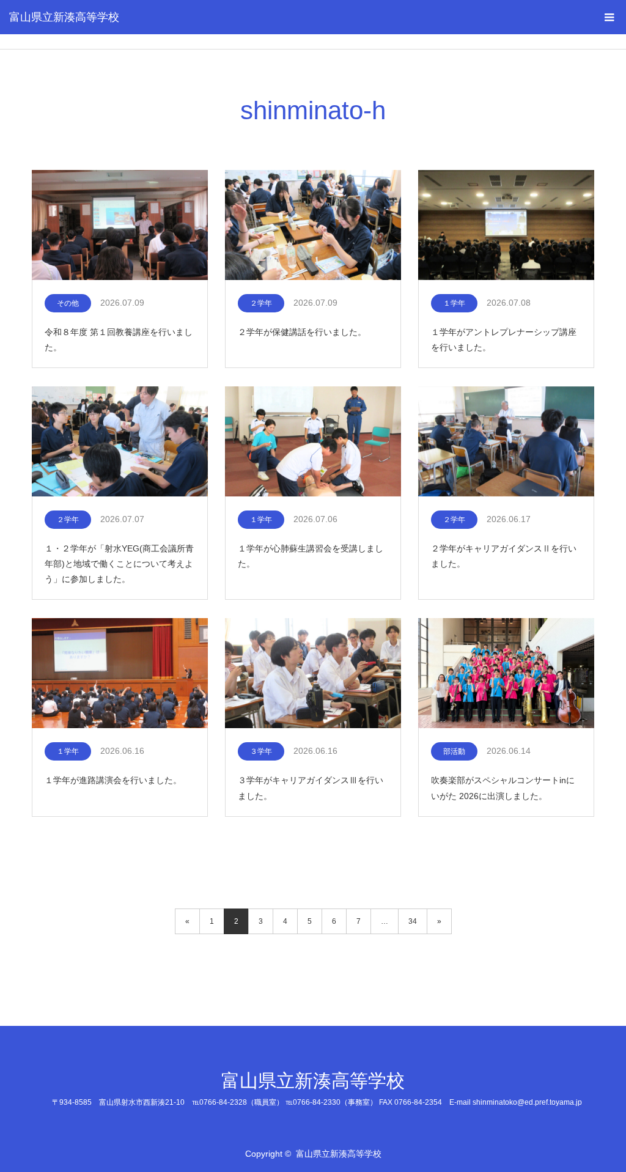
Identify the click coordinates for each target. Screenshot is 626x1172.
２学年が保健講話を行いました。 (302, 332)
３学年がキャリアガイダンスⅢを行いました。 (310, 787)
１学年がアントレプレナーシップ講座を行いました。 (503, 339)
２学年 (261, 303)
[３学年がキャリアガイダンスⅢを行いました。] (313, 673)
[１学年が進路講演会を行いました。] (120, 673)
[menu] (609, 17)
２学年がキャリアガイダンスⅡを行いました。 (503, 556)
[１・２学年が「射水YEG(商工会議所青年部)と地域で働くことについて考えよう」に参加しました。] (120, 442)
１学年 (454, 303)
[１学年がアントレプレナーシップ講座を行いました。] (506, 225)
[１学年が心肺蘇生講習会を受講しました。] (313, 442)
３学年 (261, 751)
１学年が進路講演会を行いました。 (113, 780)
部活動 (454, 751)
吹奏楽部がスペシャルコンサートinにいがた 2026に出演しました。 (503, 787)
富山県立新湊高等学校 (64, 17)
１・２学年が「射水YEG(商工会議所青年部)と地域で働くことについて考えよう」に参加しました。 (119, 564)
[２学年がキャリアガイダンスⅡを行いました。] (506, 442)
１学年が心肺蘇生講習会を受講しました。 (310, 556)
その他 (68, 303)
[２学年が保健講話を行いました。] (313, 225)
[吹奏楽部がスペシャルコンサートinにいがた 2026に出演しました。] (506, 673)
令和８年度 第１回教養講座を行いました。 (119, 339)
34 (412, 921)
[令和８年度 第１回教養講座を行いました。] (120, 225)
